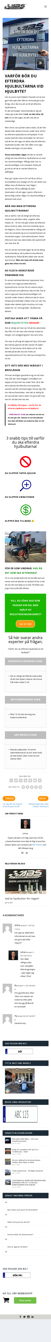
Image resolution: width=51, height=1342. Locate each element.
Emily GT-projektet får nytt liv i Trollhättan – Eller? (25, 1150)
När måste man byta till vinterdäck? (22, 1210)
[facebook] (20, 1317)
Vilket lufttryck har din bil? (18, 1222)
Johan (25, 833)
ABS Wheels (37, 844)
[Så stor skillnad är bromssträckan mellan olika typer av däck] (8, 1162)
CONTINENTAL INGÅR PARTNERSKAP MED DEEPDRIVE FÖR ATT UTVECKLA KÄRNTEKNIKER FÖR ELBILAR (29, 1182)
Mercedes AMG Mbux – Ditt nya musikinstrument (25, 1140)
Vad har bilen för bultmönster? (20, 1234)
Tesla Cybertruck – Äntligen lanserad (27, 1171)
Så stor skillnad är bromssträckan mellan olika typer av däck (26, 1161)
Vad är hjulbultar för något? (22, 898)
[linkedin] (32, 1317)
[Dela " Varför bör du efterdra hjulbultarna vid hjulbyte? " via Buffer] (30, 780)
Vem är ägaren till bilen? (17, 1247)
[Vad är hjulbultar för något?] (25, 881)
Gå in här (25, 624)
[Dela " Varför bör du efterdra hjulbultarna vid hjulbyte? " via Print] (39, 780)
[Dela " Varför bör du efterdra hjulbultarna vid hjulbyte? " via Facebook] (11, 780)
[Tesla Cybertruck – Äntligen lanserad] (8, 1172)
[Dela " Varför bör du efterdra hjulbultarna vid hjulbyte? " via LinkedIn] (25, 780)
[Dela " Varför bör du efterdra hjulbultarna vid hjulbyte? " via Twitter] (16, 780)
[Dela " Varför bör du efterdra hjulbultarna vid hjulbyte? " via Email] (35, 780)
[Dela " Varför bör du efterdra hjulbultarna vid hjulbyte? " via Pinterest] (20, 780)
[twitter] (24, 1317)
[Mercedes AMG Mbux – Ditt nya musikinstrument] (8, 1141)
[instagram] (28, 1317)
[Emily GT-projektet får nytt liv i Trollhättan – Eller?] (8, 1151)
